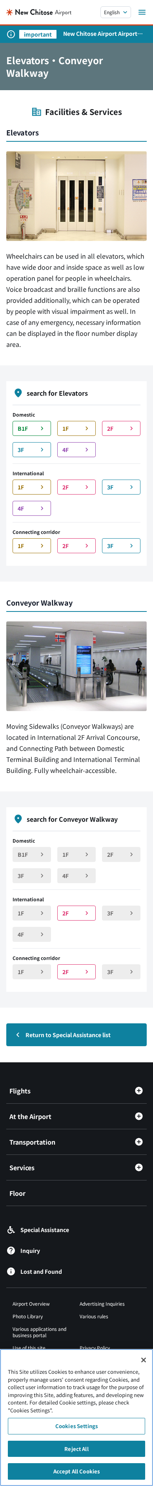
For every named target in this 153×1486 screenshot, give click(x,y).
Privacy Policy (95, 1347)
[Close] (143, 1360)
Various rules (94, 1316)
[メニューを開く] (142, 12)
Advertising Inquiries (102, 1303)
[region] (76, 1417)
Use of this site (29, 1347)
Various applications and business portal (39, 1331)
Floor (17, 1193)
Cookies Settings (76, 1426)
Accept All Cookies (76, 1471)
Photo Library (28, 1316)
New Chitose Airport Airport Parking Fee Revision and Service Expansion (100, 33)
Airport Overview (31, 1303)
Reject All (76, 1449)
